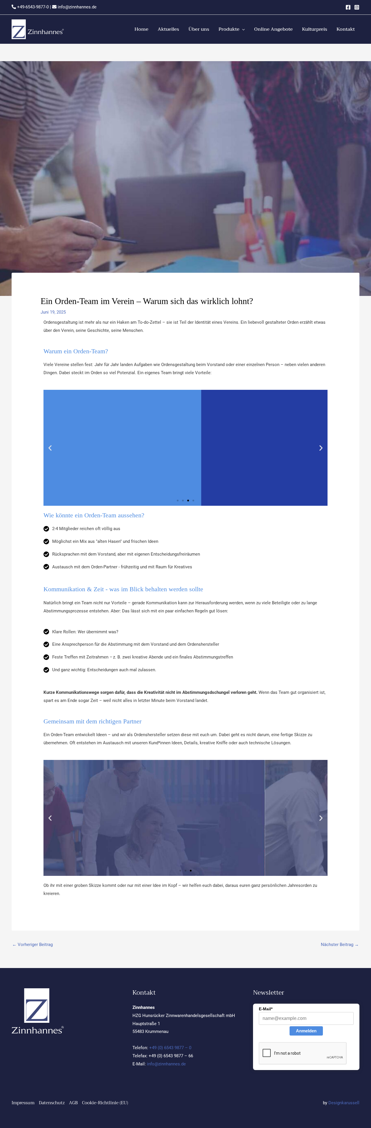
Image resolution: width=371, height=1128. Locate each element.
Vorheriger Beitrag (32, 944)
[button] (232, 29)
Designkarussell (343, 1102)
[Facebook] (348, 7)
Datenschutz (52, 1103)
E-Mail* (265, 1009)
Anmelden (306, 1030)
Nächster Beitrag (340, 944)
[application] (242, 29)
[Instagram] (356, 7)
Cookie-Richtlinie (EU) (105, 1103)
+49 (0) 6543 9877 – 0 (170, 1047)
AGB (73, 1103)
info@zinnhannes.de (77, 7)
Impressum (23, 1103)
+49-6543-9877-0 (32, 7)
